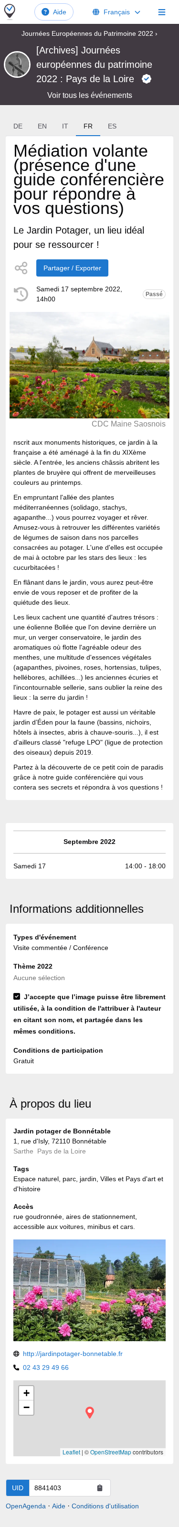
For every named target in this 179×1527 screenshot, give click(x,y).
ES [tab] (112, 126)
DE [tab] (17, 126)
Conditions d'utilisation (105, 1506)
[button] (89, 1413)
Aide (59, 12)
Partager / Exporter (72, 268)
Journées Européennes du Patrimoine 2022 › (89, 33)
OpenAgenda (26, 1506)
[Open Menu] (161, 11)
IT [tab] (65, 126)
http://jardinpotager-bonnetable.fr (73, 1353)
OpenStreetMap (110, 1452)
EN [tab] (42, 126)
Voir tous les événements (89, 95)
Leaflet (71, 1452)
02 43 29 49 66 (46, 1367)
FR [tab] (88, 126)
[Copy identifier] (100, 1487)
